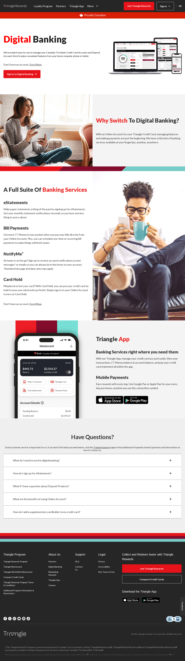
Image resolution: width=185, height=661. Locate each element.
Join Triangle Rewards (139, 5)
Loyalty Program (43, 6)
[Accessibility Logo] (174, 619)
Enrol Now (36, 64)
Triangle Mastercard (12, 566)
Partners (61, 6)
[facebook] (5, 618)
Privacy (101, 561)
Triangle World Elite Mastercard (17, 572)
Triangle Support (101, 447)
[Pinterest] (23, 618)
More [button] (90, 6)
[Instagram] (14, 618)
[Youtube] (19, 618)
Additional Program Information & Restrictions (18, 592)
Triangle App (76, 6)
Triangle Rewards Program (15, 561)
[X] (10, 618)
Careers (52, 585)
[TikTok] (28, 618)
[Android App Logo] (151, 600)
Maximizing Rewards (53, 573)
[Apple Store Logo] (132, 600)
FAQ (77, 561)
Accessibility (104, 566)
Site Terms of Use (106, 572)
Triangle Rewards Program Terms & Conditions (18, 583)
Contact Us (79, 568)
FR (180, 6)
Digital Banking (55, 566)
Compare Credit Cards (13, 577)
